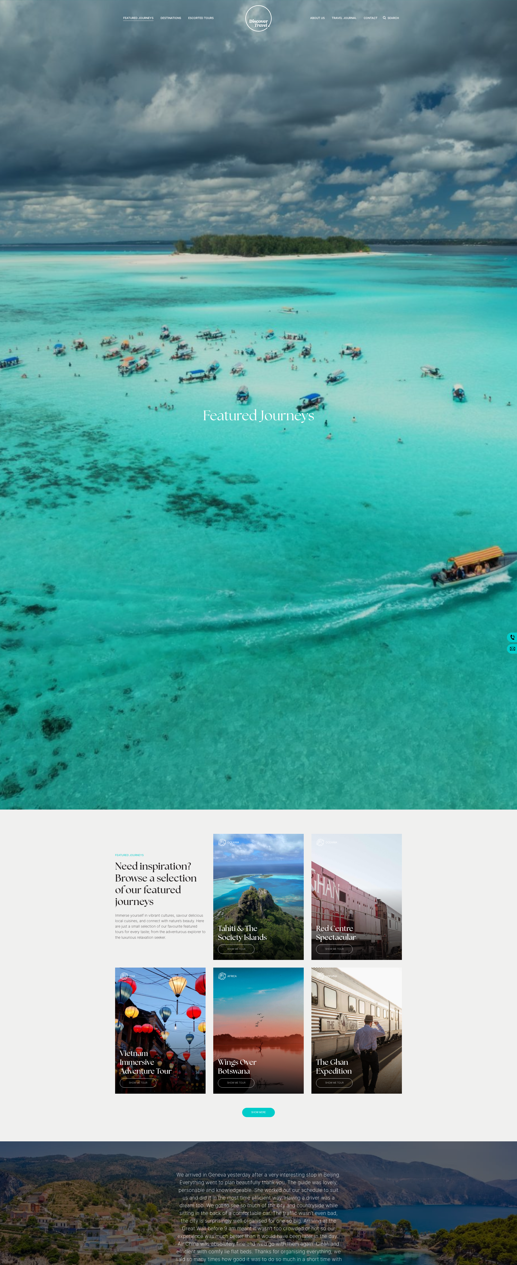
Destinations (171, 18)
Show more (258, 1112)
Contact (370, 18)
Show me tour (236, 949)
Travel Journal (344, 18)
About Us (317, 18)
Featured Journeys (138, 18)
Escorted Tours (201, 18)
